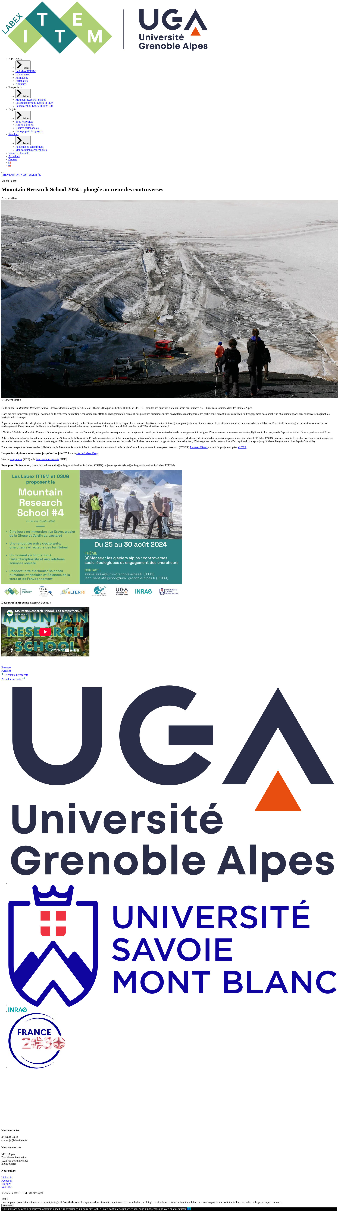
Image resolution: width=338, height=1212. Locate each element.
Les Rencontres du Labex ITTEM (34, 102)
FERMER (7, 1205)
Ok (189, 1208)
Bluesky (6, 1183)
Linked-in (6, 1177)
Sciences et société (18, 153)
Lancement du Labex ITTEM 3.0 (34, 105)
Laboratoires (22, 74)
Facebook (6, 1180)
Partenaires (21, 80)
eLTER (242, 447)
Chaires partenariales (27, 127)
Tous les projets (24, 121)
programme (16, 459)
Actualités (14, 156)
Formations (21, 77)
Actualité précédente (16, 674)
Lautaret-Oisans (199, 447)
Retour (25, 68)
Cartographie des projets (28, 131)
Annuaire (20, 83)
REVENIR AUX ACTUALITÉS (21, 174)
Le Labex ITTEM (25, 71)
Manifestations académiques (31, 149)
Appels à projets (24, 124)
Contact (12, 159)
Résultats (13, 134)
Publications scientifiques (29, 146)
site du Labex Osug (87, 453)
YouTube (6, 1186)
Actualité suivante (11, 679)
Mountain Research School (30, 99)
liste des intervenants (47, 459)
